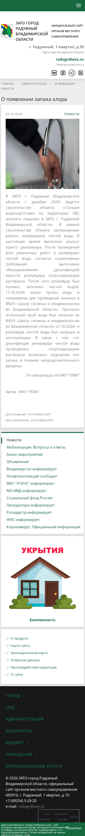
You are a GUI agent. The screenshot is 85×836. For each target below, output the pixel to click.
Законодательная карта (29, 653)
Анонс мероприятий (25, 454)
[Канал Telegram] (71, 72)
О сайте (17, 674)
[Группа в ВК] (54, 72)
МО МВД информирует (26, 490)
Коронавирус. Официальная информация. (44, 526)
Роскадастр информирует (29, 512)
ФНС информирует (23, 519)
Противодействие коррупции (34, 667)
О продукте (19, 638)
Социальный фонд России (30, 497)
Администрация (34, 83)
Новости (7, 88)
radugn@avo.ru (70, 59)
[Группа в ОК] (62, 72)
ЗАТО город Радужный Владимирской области (49, 31)
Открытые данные (25, 660)
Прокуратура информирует (31, 505)
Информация (64, 83)
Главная (7, 83)
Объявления (18, 461)
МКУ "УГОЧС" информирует (31, 483)
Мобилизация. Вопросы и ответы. (36, 447)
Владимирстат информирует (32, 468)
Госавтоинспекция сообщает (32, 476)
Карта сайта (20, 645)
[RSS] (80, 72)
